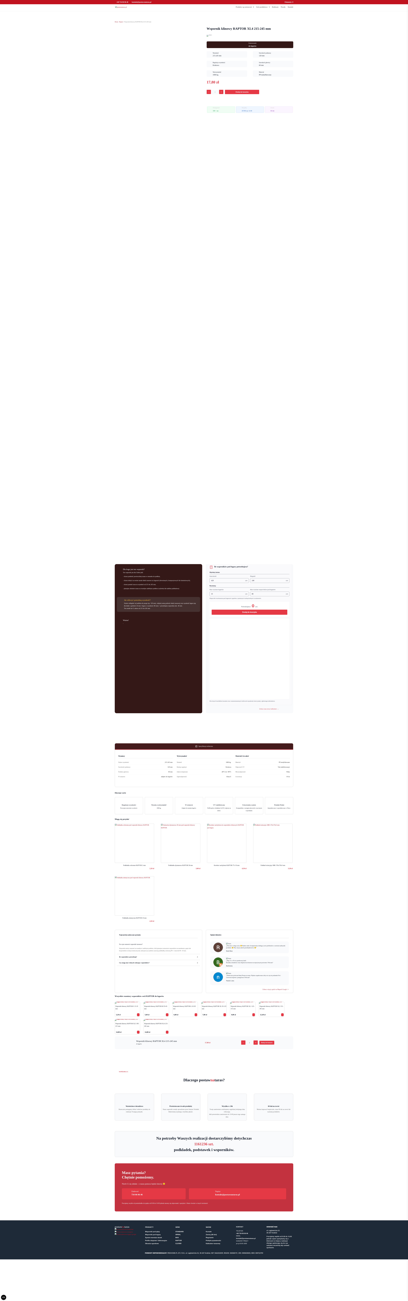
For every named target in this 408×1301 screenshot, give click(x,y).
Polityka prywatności (213, 1240)
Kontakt (290, 7)
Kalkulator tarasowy (213, 1243)
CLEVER (178, 1243)
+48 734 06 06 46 (122, 2)
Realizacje (275, 7)
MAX (177, 1237)
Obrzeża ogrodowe (152, 1243)
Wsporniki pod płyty (152, 1231)
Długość (252, 576)
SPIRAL (178, 1234)
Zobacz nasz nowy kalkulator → (269, 709)
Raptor (121, 22)
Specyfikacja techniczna (205, 746)
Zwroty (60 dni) (211, 1234)
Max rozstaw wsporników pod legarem (262, 589)
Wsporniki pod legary (153, 1234)
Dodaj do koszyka (242, 92)
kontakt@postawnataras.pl (246, 1238)
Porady (283, 7)
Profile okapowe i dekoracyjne (156, 1240)
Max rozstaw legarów (217, 589)
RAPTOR (178, 1240)
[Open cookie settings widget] (3, 1297)
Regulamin (210, 1237)
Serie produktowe (262, 7)
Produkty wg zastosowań (244, 7)
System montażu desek (153, 1237)
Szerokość (213, 576)
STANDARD (179, 1231)
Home (116, 22)
